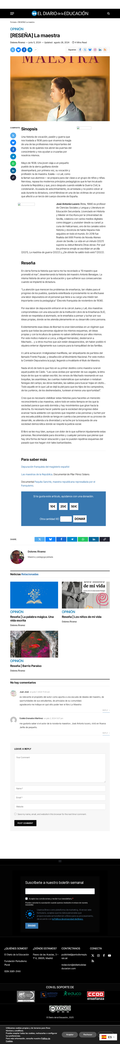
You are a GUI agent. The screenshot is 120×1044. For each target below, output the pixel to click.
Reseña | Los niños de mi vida (81, 617)
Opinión (16, 29)
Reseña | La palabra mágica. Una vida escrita (32, 618)
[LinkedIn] (13, 170)
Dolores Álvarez (17, 42)
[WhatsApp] (13, 163)
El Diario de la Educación (16, 954)
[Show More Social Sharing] (35, 49)
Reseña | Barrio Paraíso (26, 666)
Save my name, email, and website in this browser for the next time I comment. (52, 814)
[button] (60, 861)
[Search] (108, 13)
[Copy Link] (13, 177)
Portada (13, 22)
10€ (52, 506)
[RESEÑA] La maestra (35, 35)
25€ (63, 506)
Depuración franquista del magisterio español (45, 466)
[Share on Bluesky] (18, 49)
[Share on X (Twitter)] (12, 49)
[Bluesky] (13, 142)
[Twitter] (13, 135)
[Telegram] (13, 156)
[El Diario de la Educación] (60, 13)
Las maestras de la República (36, 474)
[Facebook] (13, 149)
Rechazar (87, 1034)
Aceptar (69, 1034)
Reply (105, 710)
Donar (80, 519)
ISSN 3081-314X (12, 971)
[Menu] (12, 13)
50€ (74, 506)
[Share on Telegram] (29, 49)
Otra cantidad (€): (50, 518)
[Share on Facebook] (24, 49)
